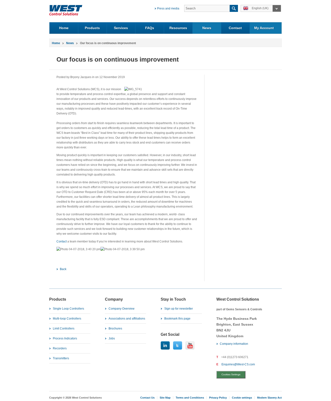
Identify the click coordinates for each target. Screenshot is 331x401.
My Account (264, 28)
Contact (235, 28)
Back (63, 269)
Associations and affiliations (127, 318)
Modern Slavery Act (269, 397)
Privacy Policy (218, 397)
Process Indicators (65, 338)
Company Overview (121, 308)
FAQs (149, 28)
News (206, 28)
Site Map (165, 397)
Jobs (112, 338)
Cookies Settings (230, 374)
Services (121, 28)
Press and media (168, 8)
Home (64, 28)
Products (92, 28)
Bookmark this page (177, 318)
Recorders (60, 348)
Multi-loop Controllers (67, 318)
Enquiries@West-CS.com (238, 364)
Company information (234, 343)
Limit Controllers (63, 328)
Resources (178, 28)
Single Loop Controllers (68, 308)
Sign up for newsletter (178, 308)
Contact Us (147, 397)
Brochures (115, 328)
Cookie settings (242, 397)
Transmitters (61, 358)
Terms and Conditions (190, 397)
